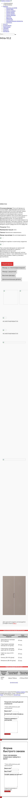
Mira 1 (14, 623)
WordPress (16, 695)
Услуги (5, 24)
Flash (1, 695)
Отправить (7, 734)
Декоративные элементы (14, 21)
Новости (6, 30)
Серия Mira (9, 9)
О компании (7, 25)
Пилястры (9, 19)
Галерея (5, 28)
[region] (14, 124)
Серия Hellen (10, 14)
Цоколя (8, 16)
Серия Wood (10, 12)
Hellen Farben (20, 692)
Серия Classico (10, 11)
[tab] (7, 264)
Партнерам (6, 27)
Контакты (6, 31)
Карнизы (9, 18)
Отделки (9, 22)
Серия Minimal (11, 15)
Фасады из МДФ (11, 8)
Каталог (5, 6)
